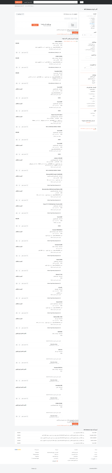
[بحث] (76, 2)
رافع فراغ (60, 287)
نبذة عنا (96, 452)
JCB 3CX (60, 349)
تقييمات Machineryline (74, 458)
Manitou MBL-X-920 (58, 316)
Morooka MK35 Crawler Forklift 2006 (54, 174)
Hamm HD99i (59, 259)
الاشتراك (75, 32)
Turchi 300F (59, 101)
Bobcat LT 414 (59, 274)
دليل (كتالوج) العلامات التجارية (73, 460)
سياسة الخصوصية (66, 425)
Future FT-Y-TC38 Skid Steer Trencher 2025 (52, 204)
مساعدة (95, 454)
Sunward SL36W (58, 244)
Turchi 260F (59, 87)
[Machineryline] (91, 2)
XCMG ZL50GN (59, 56)
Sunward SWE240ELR (57, 229)
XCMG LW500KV (58, 41)
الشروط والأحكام (75, 452)
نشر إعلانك (35, 24)
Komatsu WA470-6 (58, 367)
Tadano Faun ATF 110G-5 (56, 114)
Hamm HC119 (59, 301)
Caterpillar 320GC (58, 71)
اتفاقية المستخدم (60, 425)
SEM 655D (60, 331)
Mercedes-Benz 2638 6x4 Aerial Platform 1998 (52, 189)
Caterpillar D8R (59, 385)
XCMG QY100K (59, 403)
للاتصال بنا (95, 456)
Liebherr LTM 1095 (58, 158)
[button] (19, 52)
